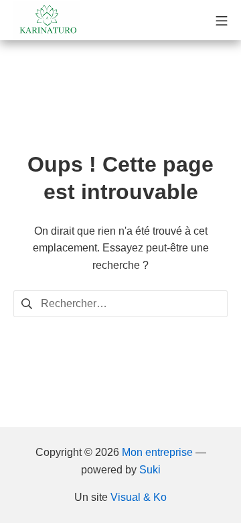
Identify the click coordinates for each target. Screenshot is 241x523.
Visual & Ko (138, 497)
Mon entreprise (157, 452)
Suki (150, 469)
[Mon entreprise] (46, 20)
